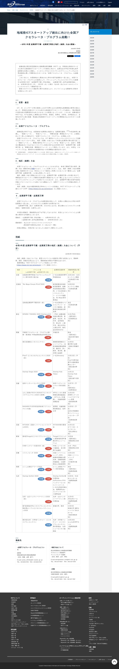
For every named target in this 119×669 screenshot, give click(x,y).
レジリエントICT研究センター (38, 620)
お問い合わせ (90, 2)
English (110, 2)
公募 (104, 5)
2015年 (92, 59)
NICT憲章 (13, 606)
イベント (91, 615)
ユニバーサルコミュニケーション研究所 (41, 608)
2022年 (92, 37)
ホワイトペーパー (65, 648)
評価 (12, 612)
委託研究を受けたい (66, 611)
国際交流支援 (64, 630)
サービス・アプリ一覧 (17, 647)
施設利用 (76, 5)
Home (8, 10)
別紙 (33, 168)
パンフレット (92, 621)
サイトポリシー (92, 659)
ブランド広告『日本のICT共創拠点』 (98, 643)
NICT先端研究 (92, 635)
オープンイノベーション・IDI (63, 5)
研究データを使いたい (66, 604)
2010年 (92, 74)
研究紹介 (42, 5)
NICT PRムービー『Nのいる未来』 (20, 624)
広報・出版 (15, 10)
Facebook (91, 627)
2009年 (92, 77)
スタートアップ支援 (66, 632)
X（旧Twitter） (93, 625)
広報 (99, 5)
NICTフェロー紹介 (16, 620)
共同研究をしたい (65, 609)
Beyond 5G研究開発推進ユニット (39, 613)
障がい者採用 (92, 604)
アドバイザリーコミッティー (18, 622)
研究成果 (50, 5)
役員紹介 (13, 602)
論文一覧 (13, 635)
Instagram (91, 629)
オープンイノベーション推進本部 (70, 598)
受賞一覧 (13, 637)
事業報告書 (14, 610)
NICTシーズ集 (15, 639)
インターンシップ (93, 602)
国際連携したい (65, 615)
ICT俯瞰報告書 (64, 650)
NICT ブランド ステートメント (19, 626)
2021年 (92, 41)
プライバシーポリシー (80, 659)
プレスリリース (24, 10)
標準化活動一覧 (15, 643)
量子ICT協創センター (36, 618)
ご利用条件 (70, 659)
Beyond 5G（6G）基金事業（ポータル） (71, 640)
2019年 (92, 47)
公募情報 (91, 649)
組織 (12, 604)
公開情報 (13, 614)
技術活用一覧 (14, 641)
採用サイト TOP (93, 600)
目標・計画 (14, 608)
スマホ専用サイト (100, 2)
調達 (109, 5)
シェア (77, 56)
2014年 (92, 62)
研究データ (14, 631)
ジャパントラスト (65, 636)
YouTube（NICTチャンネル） (96, 623)
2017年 (92, 53)
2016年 (92, 56)
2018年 (92, 50)
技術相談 (63, 619)
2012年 (92, 68)
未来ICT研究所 (34, 610)
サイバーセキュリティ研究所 (38, 605)
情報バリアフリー (65, 634)
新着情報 (91, 609)
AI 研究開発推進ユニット (37, 615)
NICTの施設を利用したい (67, 602)
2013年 (92, 65)
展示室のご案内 (93, 631)
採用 (94, 5)
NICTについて (34, 5)
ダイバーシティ (86, 5)
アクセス (82, 2)
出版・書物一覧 (15, 645)
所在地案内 (14, 616)
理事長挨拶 (14, 600)
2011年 (92, 71)
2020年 (31, 10)
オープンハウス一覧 (94, 617)
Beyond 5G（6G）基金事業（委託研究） (71, 642)
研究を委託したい (65, 613)
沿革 (12, 618)
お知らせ (91, 613)
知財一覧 (13, 633)
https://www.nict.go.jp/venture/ (41, 189)
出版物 (91, 619)
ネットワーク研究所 (36, 603)
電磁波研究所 (34, 600)
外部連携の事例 (65, 617)
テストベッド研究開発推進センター (40, 623)
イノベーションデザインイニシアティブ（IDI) (74, 646)
